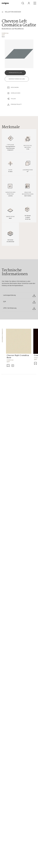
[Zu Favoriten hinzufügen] (8, 365)
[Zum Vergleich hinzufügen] (12, 365)
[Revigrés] (5, 3)
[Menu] (34, 3)
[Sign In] (28, 3)
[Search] (22, 3)
